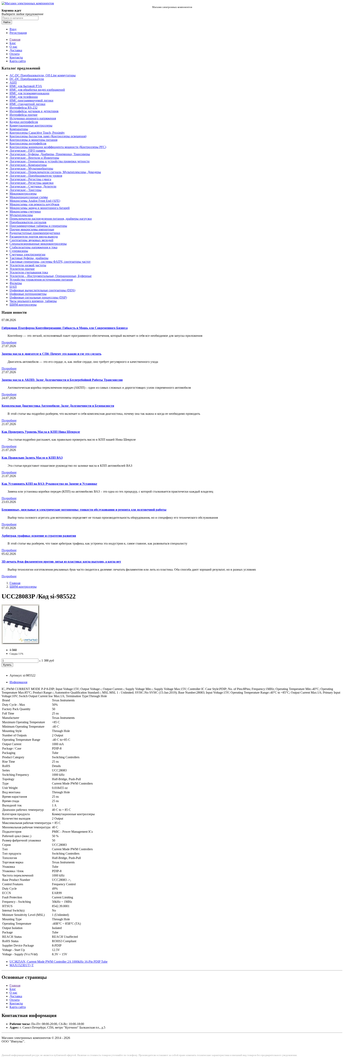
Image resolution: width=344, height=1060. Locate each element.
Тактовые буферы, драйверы (29, 258)
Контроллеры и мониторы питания (33, 140)
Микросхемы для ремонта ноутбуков (34, 204)
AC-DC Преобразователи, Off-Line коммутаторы (43, 75)
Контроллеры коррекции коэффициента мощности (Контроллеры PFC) (58, 147)
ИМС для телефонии (24, 97)
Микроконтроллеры (23, 193)
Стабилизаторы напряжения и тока (33, 247)
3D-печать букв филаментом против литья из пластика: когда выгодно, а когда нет (61, 561)
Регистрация (18, 32)
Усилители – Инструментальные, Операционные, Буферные (51, 276)
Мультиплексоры (21, 215)
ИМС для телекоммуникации (29, 93)
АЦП (13, 82)
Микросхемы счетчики (25, 211)
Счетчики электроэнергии (27, 254)
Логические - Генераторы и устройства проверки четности (50, 161)
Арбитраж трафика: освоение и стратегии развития (39, 535)
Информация (18, 682)
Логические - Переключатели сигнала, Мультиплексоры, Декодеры (55, 172)
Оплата (15, 54)
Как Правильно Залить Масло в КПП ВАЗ (32, 457)
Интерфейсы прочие (23, 114)
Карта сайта (18, 61)
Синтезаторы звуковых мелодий (31, 240)
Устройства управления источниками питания (41, 279)
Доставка (16, 50)
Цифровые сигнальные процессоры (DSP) (38, 297)
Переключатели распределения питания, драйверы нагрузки (51, 218)
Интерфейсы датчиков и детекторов (34, 111)
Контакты (16, 57)
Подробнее (9, 342)
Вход (13, 29)
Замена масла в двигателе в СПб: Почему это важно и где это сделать (51, 353)
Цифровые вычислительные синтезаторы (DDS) (42, 290)
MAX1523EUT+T (22, 965)
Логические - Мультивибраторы (31, 168)
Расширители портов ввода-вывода (34, 236)
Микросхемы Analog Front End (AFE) (35, 200)
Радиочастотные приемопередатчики (35, 233)
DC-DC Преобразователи (27, 79)
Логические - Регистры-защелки (32, 182)
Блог (13, 43)
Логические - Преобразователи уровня (36, 175)
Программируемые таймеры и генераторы (38, 225)
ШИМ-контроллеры (23, 304)
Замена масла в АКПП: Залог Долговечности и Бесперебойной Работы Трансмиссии (62, 380)
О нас (13, 46)
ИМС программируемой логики (31, 100)
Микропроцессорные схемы (29, 197)
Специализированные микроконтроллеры (38, 243)
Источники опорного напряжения (33, 118)
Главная (15, 39)
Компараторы (19, 129)
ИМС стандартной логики (27, 104)
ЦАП (13, 286)
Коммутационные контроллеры (31, 125)
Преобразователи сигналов (28, 222)
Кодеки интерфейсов (24, 122)
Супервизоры (19, 251)
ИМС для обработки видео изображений (37, 89)
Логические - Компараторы (28, 165)
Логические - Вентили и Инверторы (34, 157)
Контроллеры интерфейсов (28, 143)
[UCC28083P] (20, 643)
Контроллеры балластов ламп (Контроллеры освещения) (48, 136)
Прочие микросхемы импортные (32, 229)
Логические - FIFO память (27, 150)
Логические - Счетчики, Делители (33, 186)
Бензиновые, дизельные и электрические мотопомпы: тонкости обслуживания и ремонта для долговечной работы (84, 509)
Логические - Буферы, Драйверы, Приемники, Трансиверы (50, 154)
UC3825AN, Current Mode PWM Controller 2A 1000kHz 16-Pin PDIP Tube (59, 961)
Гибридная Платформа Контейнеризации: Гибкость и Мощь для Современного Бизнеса (65, 328)
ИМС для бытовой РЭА (26, 86)
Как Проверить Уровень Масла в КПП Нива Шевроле (41, 431)
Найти (6, 22)
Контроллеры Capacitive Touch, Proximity (37, 132)
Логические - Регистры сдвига (30, 179)
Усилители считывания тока (29, 272)
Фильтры (16, 283)
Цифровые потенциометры (28, 294)
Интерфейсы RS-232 (23, 107)
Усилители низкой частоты (28, 265)
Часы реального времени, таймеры (33, 301)
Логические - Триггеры (25, 190)
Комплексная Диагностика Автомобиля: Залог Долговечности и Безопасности (58, 405)
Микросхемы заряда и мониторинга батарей (40, 208)
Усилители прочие (22, 268)
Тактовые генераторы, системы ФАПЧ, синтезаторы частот (50, 261)
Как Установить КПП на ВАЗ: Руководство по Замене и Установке (49, 483)
